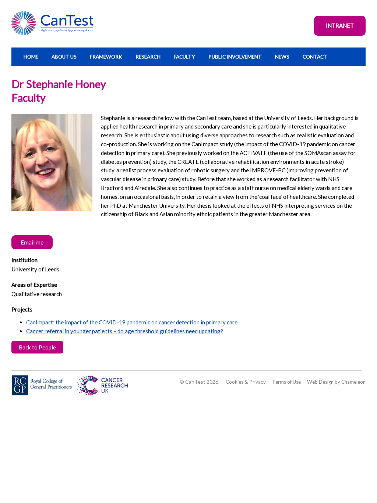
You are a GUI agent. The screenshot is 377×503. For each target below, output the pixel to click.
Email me (32, 242)
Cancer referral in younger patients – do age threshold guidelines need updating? (124, 331)
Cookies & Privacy (246, 382)
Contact (315, 57)
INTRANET (340, 25)
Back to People (37, 347)
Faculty (184, 57)
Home (31, 57)
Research (148, 57)
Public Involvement (235, 57)
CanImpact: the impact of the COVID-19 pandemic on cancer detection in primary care (131, 322)
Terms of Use (286, 382)
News (282, 57)
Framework (106, 57)
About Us (64, 57)
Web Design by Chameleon (336, 382)
